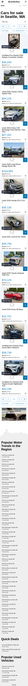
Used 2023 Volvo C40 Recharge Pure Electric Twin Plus (13, 130)
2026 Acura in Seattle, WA (8, 627)
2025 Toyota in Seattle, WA (8, 474)
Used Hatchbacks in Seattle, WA (9, 676)
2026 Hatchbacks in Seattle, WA (9, 600)
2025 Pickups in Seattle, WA (8, 591)
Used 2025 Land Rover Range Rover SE (11, 165)
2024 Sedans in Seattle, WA (8, 478)
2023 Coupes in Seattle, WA (8, 614)
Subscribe (25, 5)
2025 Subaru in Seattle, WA (8, 510)
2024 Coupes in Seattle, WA (8, 609)
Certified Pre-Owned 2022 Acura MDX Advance (12, 347)
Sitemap (14, 684)
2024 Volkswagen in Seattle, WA (10, 546)
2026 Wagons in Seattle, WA (9, 623)
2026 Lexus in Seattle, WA (8, 560)
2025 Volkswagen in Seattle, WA (10, 496)
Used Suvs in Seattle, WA (8, 667)
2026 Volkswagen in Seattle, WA (10, 618)
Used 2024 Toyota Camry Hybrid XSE (12, 92)
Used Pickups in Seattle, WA (8, 680)
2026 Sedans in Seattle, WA (8, 573)
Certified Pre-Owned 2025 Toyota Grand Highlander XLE (12, 384)
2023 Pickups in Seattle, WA (8, 587)
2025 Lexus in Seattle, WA (8, 505)
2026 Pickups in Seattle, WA (8, 605)
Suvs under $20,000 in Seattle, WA (10, 645)
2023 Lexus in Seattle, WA (8, 501)
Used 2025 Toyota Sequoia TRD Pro (13, 274)
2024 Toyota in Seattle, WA (8, 469)
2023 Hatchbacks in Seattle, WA (9, 550)
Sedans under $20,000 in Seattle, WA (11, 650)
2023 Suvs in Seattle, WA (8, 465)
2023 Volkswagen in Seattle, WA (10, 528)
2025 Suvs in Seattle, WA (8, 456)
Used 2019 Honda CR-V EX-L (13, 201)
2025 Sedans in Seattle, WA (8, 519)
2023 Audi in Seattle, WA (8, 523)
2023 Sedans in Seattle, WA (8, 537)
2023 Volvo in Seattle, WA (8, 541)
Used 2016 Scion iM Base (12, 309)
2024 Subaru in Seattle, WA (8, 532)
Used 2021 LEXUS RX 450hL (14, 237)
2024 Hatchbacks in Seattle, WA (9, 578)
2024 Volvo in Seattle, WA (8, 564)
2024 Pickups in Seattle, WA (8, 555)
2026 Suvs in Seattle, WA (8, 483)
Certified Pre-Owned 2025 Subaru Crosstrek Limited (12, 56)
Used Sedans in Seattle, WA (8, 671)
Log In (20, 5)
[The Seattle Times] (14, 2)
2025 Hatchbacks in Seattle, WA (9, 582)
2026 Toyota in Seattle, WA (8, 487)
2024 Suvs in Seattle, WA (8, 460)
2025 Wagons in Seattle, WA (9, 596)
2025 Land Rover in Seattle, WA (9, 569)
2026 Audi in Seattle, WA (8, 632)
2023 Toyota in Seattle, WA (8, 514)
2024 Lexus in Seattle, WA (8, 492)
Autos (2, 5)
